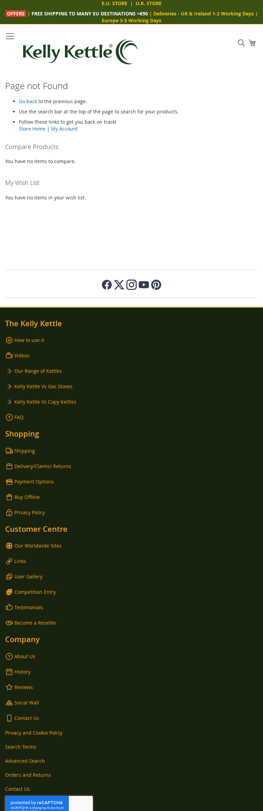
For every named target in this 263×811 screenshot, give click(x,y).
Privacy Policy (29, 512)
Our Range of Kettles (38, 371)
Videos (21, 355)
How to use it (29, 340)
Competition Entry (35, 592)
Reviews (23, 687)
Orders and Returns (28, 775)
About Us (24, 656)
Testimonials (28, 607)
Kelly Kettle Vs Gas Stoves (43, 386)
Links (20, 561)
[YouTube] (144, 285)
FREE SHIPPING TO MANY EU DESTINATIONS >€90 (90, 13)
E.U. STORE (114, 3)
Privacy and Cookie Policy (33, 732)
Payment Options (34, 481)
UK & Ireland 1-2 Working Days (217, 13)
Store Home (32, 128)
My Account (64, 128)
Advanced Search (25, 761)
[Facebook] (107, 285)
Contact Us (26, 718)
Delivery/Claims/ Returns (42, 466)
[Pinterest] (156, 285)
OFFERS (16, 13)
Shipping (24, 450)
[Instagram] (131, 285)
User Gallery (28, 576)
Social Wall (26, 702)
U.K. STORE (149, 3)
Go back (28, 101)
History (22, 671)
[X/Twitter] (119, 285)
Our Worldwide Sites (38, 545)
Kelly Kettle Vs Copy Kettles (45, 401)
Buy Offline (27, 497)
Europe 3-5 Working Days (131, 20)
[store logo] (80, 52)
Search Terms (20, 747)
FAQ (19, 417)
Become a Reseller (35, 622)
